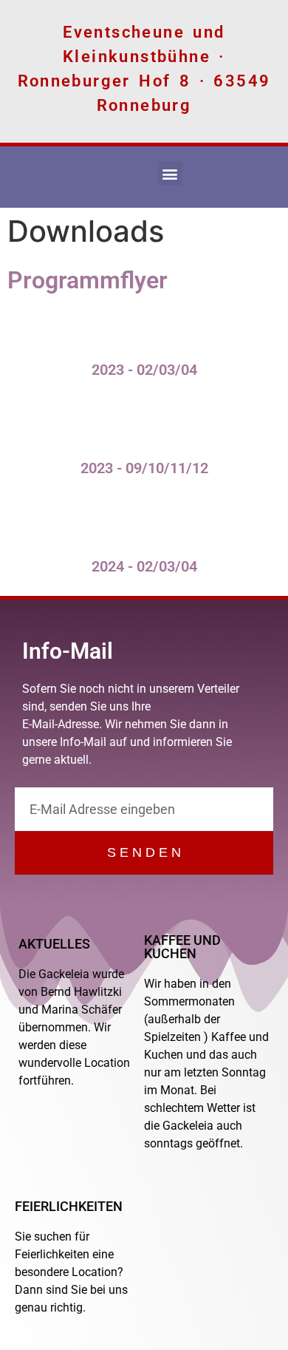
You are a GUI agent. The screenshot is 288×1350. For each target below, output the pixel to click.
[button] (170, 173)
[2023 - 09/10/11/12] (144, 423)
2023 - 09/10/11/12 (144, 468)
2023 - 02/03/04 (144, 370)
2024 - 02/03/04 (144, 566)
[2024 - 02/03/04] (144, 521)
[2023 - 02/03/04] (144, 325)
